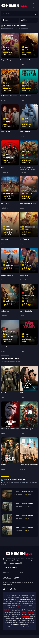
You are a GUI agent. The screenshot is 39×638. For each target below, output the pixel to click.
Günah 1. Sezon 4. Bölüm (23, 504)
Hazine (3, 167)
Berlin (3, 465)
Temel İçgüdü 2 (26, 311)
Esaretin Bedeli (26, 60)
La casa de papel (26, 429)
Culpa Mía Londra (7, 275)
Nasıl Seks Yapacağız (28, 203)
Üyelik (7, 20)
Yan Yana (23, 347)
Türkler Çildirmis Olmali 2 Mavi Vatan (27, 169)
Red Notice (5, 132)
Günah (3, 393)
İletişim (22, 572)
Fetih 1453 (5, 203)
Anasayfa (6, 572)
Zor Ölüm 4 (24, 239)
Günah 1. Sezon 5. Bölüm (23, 491)
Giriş (25, 20)
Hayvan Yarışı (6, 60)
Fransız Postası (25, 96)
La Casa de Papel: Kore (10, 429)
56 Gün (22, 393)
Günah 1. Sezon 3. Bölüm (23, 516)
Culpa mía (5, 311)
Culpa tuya (24, 275)
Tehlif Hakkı (25, 616)
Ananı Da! (4, 347)
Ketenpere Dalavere (9, 96)
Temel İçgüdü (25, 132)
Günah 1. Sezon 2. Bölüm (23, 528)
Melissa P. (5, 239)
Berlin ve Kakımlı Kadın (29, 465)
